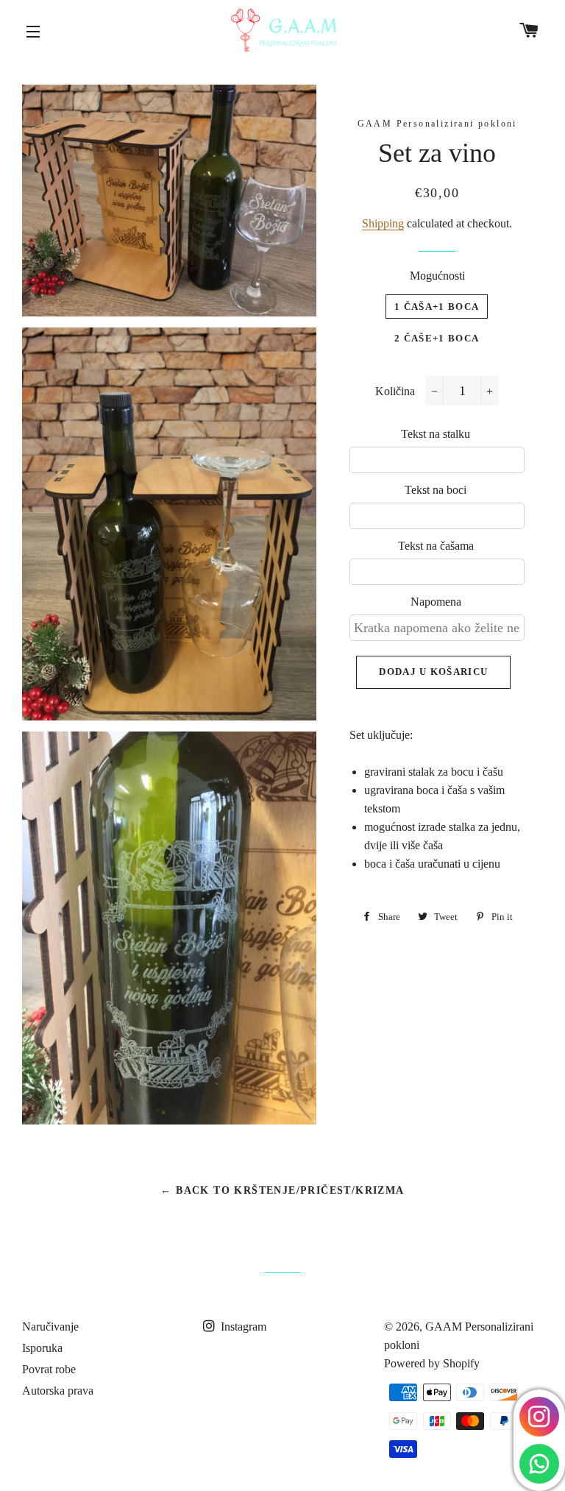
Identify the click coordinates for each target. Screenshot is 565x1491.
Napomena (436, 601)
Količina (395, 391)
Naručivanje (50, 1326)
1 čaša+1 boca (436, 306)
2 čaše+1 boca (436, 338)
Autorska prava (57, 1390)
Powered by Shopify (432, 1363)
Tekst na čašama (436, 545)
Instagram (242, 1326)
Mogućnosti (437, 275)
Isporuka (42, 1348)
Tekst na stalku (435, 434)
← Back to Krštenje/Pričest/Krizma (282, 1190)
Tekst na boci (435, 490)
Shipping (383, 223)
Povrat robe (49, 1369)
